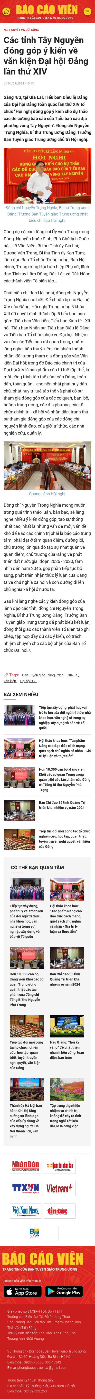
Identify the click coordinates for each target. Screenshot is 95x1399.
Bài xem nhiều (21, 694)
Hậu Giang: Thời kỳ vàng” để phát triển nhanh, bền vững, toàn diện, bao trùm (67, 1050)
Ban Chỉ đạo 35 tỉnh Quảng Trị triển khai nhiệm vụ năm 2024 (62, 805)
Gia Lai (73, 675)
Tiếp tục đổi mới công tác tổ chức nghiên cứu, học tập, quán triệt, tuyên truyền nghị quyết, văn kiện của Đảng (64, 839)
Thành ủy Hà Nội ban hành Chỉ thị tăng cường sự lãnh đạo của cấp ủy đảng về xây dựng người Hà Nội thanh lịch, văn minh (26, 1121)
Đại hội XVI (28, 681)
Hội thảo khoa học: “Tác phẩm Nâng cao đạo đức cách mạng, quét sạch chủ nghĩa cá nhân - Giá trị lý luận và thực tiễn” (65, 748)
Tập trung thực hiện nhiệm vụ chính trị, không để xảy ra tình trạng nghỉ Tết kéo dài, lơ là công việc (65, 1116)
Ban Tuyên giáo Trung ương (43, 675)
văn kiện (10, 681)
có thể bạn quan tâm (37, 867)
